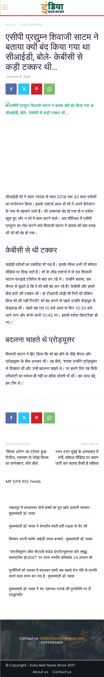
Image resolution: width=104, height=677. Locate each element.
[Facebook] (11, 89)
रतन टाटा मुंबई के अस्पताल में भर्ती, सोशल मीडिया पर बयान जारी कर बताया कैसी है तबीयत (76, 457)
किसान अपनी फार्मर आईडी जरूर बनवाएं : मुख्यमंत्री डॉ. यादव (50, 538)
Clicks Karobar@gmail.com (62, 638)
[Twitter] (23, 89)
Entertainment (31, 24)
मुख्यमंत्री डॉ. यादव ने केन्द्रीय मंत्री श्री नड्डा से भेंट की (48, 526)
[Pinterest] (36, 89)
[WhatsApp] (49, 89)
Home (10, 24)
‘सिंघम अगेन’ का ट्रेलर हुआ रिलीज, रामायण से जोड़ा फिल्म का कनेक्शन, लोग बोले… (27, 457)
